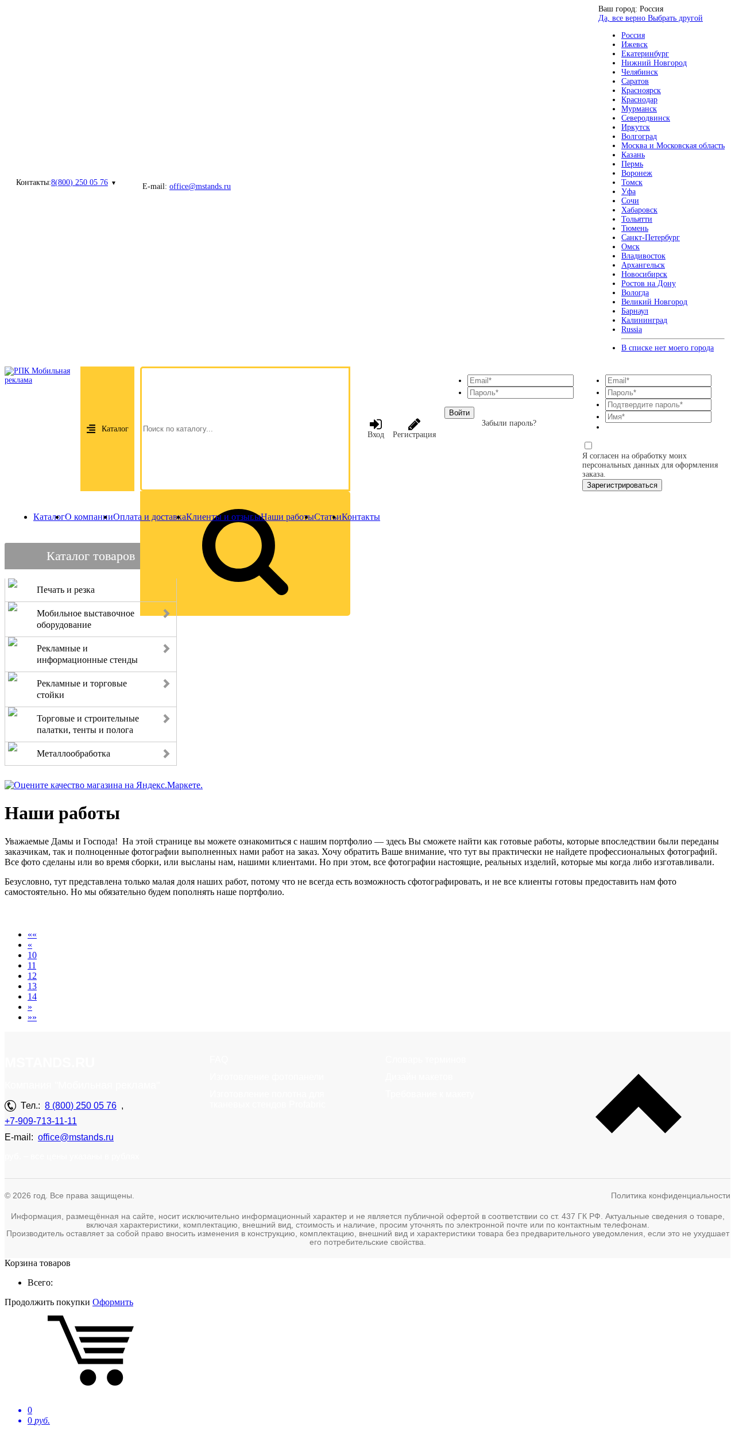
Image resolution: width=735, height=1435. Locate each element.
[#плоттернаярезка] (80, 915)
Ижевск (634, 44)
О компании (89, 517)
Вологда (635, 292)
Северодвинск (645, 118)
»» (32, 1017)
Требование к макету (429, 1094)
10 (32, 955)
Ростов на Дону (648, 283)
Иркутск (635, 127)
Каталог (115, 429)
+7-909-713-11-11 (41, 1121)
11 (32, 965)
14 (32, 996)
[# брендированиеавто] (53, 915)
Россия (633, 35)
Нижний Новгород (654, 63)
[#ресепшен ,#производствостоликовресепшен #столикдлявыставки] (246, 915)
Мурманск (639, 109)
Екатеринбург (645, 53)
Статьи (328, 517)
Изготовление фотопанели (267, 1077)
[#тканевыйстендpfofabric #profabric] (39, 915)
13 (32, 986)
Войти (459, 412)
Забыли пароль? (509, 423)
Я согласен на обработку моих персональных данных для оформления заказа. (650, 465)
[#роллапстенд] (94, 915)
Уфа (628, 191)
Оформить (112, 1302)
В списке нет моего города (667, 348)
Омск (630, 246)
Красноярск (641, 90)
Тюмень (634, 228)
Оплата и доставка (149, 517)
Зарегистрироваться (622, 485)
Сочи (630, 200)
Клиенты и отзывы (223, 517)
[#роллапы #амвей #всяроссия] (177, 915)
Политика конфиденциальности (670, 1195)
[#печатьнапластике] (272, 915)
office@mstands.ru (200, 186)
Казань (633, 155)
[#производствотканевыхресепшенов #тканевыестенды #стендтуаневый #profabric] (149, 915)
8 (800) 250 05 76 (81, 1105)
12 (32, 976)
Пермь (632, 164)
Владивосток (643, 256)
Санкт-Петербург (650, 237)
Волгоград (639, 136)
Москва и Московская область (673, 145)
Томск (632, 182)
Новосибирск (644, 274)
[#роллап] (122, 915)
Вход (376, 434)
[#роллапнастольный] (218, 915)
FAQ (219, 1059)
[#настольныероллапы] (25, 915)
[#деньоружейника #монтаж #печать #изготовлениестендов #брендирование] (232, 915)
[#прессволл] (259, 915)
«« (32, 934)
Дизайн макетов (419, 1077)
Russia (631, 329)
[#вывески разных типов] (163, 915)
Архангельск (643, 265)
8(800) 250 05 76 (79, 182)
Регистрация (414, 434)
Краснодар (639, 99)
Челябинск (639, 72)
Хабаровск (639, 210)
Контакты (361, 517)
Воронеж (636, 173)
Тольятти (636, 219)
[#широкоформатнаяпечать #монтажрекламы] (67, 915)
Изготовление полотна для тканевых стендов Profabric (268, 1099)
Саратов (635, 81)
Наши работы (287, 517)
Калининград (644, 320)
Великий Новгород (654, 302)
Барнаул (634, 311)
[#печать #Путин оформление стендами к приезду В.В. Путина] (191, 915)
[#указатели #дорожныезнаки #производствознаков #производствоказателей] (11, 915)
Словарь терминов (425, 1059)
